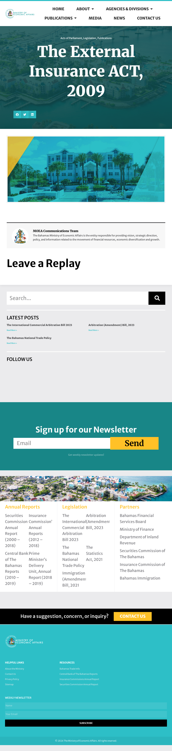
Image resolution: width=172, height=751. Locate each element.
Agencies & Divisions (127, 9)
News (119, 18)
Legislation (89, 38)
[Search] (156, 298)
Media (95, 18)
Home (58, 9)
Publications (59, 18)
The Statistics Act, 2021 (94, 553)
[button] (17, 114)
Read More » (12, 330)
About (83, 9)
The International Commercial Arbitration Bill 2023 (39, 325)
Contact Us (148, 18)
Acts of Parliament (71, 38)
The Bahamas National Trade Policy (29, 338)
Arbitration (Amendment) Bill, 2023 (111, 325)
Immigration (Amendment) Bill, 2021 (75, 579)
